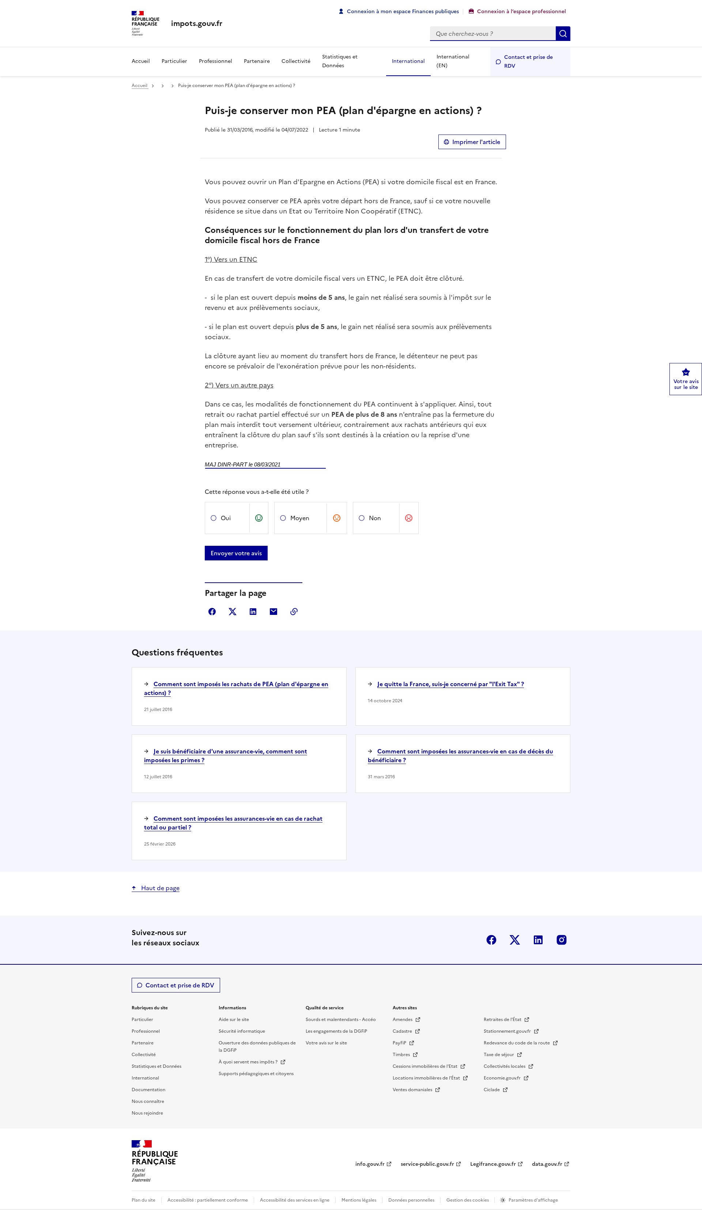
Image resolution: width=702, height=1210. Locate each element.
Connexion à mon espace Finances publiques (403, 11)
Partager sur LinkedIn (253, 611)
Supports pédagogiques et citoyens (256, 1073)
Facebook (491, 940)
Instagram (561, 940)
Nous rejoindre (147, 1113)
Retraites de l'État (503, 1019)
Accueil (141, 61)
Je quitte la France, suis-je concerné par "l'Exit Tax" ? (450, 684)
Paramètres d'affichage (533, 1200)
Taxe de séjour (499, 1054)
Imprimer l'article (476, 141)
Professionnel (215, 61)
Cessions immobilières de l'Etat (425, 1066)
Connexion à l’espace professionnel (521, 11)
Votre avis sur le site (326, 1043)
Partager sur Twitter (232, 611)
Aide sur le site (234, 1019)
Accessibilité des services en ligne (294, 1200)
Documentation (148, 1089)
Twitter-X (515, 940)
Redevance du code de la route (517, 1043)
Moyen (299, 518)
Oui (226, 518)
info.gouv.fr (370, 1164)
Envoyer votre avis (236, 553)
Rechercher (563, 33)
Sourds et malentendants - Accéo (341, 1019)
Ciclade (492, 1089)
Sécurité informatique (242, 1031)
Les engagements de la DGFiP (336, 1031)
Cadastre (403, 1031)
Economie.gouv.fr (503, 1078)
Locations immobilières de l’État (427, 1078)
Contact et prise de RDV (528, 61)
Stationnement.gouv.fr (508, 1031)
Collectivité (296, 61)
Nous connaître (148, 1101)
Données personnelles (411, 1200)
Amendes (403, 1019)
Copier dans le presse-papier (294, 611)
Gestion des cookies (468, 1200)
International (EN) (453, 61)
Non (375, 518)
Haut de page (160, 888)
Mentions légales (358, 1200)
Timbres (402, 1054)
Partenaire (257, 61)
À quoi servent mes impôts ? (249, 1062)
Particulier (174, 61)
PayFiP (400, 1043)
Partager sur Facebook (212, 611)
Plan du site (143, 1200)
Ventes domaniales (413, 1089)
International (408, 61)
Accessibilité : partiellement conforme (207, 1200)
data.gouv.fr (547, 1164)
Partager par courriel (273, 611)
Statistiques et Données (340, 61)
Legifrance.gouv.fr (493, 1164)
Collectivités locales (505, 1066)
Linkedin (538, 940)
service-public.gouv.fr (427, 1164)
